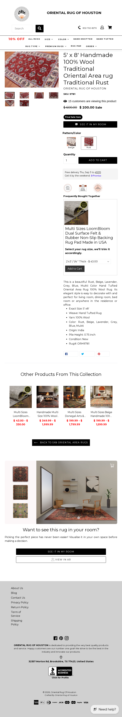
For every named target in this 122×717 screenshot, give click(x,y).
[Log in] (102, 28)
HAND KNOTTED (82, 39)
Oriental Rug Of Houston (63, 692)
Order (90, 46)
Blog (14, 592)
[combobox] (22, 28)
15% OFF (16, 39)
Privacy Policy (19, 602)
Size (47, 39)
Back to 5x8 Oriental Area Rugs (63, 442)
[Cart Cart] (110, 28)
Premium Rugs (55, 46)
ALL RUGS (34, 39)
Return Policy (20, 607)
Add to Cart (75, 268)
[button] (90, 124)
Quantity (69, 154)
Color (62, 39)
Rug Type (31, 46)
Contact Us (18, 597)
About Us (17, 588)
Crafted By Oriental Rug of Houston (61, 695)
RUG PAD (76, 46)
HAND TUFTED (104, 39)
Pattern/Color (72, 133)
